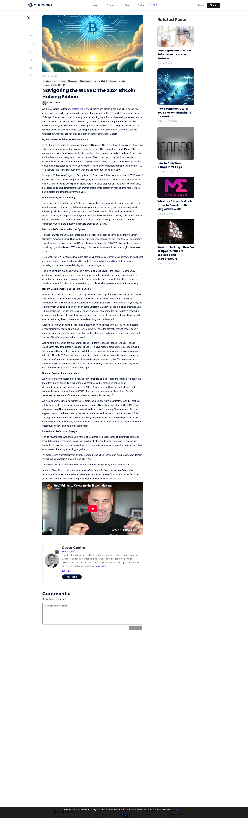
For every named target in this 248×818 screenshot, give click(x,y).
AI (95, 81)
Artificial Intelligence (107, 81)
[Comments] (35, 52)
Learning (95, 5)
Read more (100, 566)
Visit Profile (71, 576)
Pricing (141, 5)
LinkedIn (82, 464)
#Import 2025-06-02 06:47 (54, 85)
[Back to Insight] (28, 18)
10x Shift (153, 5)
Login (201, 5)
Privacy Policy (178, 809)
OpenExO (109, 261)
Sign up (213, 5)
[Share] (36, 60)
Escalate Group (77, 109)
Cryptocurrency (49, 81)
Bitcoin (62, 81)
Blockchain (72, 81)
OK (125, 815)
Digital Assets (85, 81)
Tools (127, 5)
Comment (135, 627)
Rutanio (122, 261)
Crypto (122, 81)
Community (112, 5)
